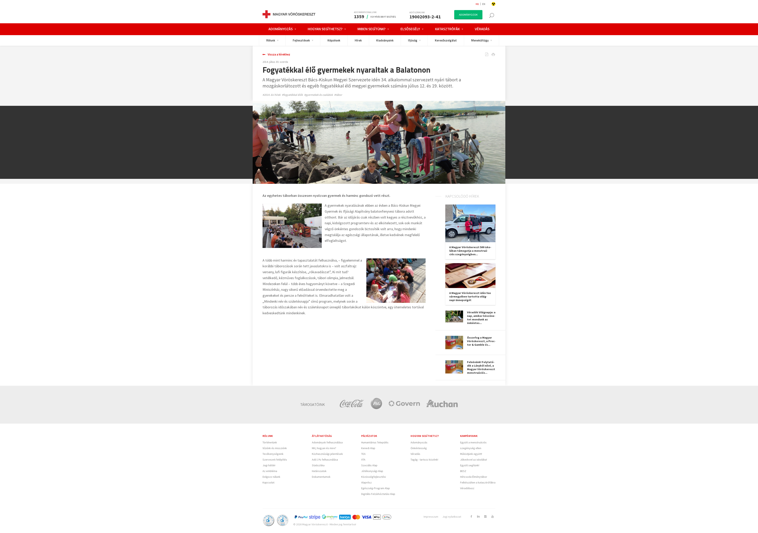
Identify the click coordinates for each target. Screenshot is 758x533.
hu (477, 4)
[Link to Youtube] (492, 516)
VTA (363, 459)
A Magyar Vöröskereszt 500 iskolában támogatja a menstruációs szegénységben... (470, 250)
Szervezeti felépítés (275, 459)
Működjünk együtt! (471, 454)
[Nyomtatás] (490, 54)
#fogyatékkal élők (292, 95)
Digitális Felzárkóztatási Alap (378, 494)
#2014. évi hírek (271, 95)
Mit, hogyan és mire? (324, 448)
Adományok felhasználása (327, 442)
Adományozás (419, 442)
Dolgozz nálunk (271, 477)
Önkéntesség (419, 448)
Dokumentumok (321, 477)
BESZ (463, 471)
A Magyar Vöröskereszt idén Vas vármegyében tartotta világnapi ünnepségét (470, 296)
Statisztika (318, 465)
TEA (363, 454)
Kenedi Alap (368, 448)
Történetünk (270, 442)
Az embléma (270, 471)
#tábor (338, 95)
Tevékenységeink (273, 454)
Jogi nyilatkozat (451, 516)
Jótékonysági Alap (372, 471)
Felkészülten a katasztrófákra (477, 482)
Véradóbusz (467, 488)
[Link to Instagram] (485, 516)
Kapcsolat (268, 482)
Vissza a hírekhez (279, 54)
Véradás (415, 454)
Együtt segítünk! (469, 465)
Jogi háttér (269, 465)
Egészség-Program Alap (375, 488)
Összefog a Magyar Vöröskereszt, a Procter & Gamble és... (481, 341)
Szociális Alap (369, 465)
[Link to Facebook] (471, 516)
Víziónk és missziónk (275, 448)
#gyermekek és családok (318, 95)
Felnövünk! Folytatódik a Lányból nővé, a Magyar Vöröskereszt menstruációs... (481, 367)
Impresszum (431, 516)
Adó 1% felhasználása (325, 459)
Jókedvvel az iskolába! (473, 459)
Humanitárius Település (374, 442)
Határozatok (319, 471)
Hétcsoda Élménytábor (473, 477)
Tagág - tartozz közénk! (424, 459)
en (483, 4)
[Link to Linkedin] (478, 516)
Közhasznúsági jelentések (327, 454)
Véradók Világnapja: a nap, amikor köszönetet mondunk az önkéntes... (481, 318)
